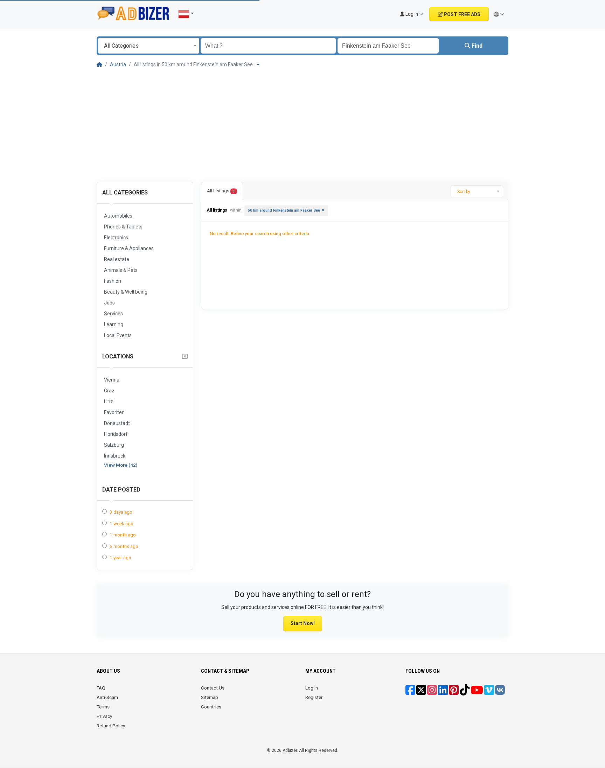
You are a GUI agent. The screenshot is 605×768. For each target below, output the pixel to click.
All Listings (221, 190)
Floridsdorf (116, 434)
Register (314, 697)
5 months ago (124, 546)
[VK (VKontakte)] (500, 692)
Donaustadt (117, 423)
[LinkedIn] (443, 692)
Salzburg (114, 445)
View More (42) (120, 465)
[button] (499, 14)
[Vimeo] (489, 692)
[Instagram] (432, 692)
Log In (311, 688)
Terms (103, 706)
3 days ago (121, 512)
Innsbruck (114, 456)
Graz (109, 390)
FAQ (101, 688)
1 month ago (123, 534)
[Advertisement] (302, 124)
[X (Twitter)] (421, 692)
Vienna (111, 380)
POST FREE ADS (461, 14)
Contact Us (212, 688)
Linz (108, 401)
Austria (118, 64)
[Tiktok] (465, 692)
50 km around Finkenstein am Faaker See (284, 210)
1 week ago (121, 523)
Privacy (104, 716)
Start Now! (303, 623)
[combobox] (148, 46)
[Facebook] (410, 692)
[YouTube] (477, 692)
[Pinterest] (454, 692)
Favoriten (114, 412)
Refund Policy (111, 725)
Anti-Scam (107, 697)
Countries (211, 706)
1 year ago (120, 557)
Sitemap (209, 697)
